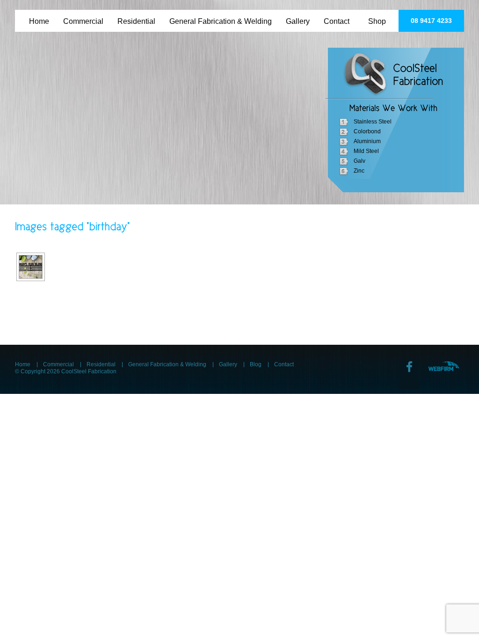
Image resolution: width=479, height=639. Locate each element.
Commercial (83, 19)
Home (39, 19)
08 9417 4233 (431, 20)
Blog (255, 364)
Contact (336, 19)
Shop (377, 19)
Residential (136, 19)
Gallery (298, 19)
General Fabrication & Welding (220, 19)
